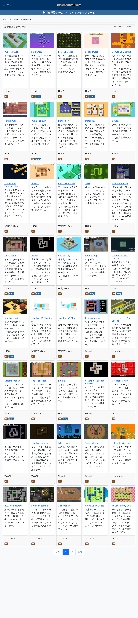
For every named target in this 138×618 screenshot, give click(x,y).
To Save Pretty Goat (121, 505)
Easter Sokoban (12, 380)
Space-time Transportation (11, 184)
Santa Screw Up (120, 183)
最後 (80, 551)
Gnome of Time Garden (120, 257)
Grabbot (116, 120)
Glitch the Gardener (122, 443)
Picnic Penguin (38, 120)
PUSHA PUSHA (11, 51)
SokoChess (36, 51)
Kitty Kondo (10, 255)
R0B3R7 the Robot (13, 505)
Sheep (88, 183)
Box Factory (64, 255)
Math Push (63, 120)
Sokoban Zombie (39, 505)
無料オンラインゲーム (11, 19)
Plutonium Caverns (94, 318)
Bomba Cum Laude (121, 51)
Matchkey (90, 120)
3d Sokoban (64, 505)
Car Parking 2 (92, 255)
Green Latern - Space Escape (122, 319)
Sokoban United (12, 318)
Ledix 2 (7, 443)
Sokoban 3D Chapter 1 (68, 319)
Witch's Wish (64, 443)
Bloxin (34, 255)
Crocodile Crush (120, 380)
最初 (58, 551)
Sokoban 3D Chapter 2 (41, 319)
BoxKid (61, 380)
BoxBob (35, 183)
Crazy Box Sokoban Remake (94, 382)
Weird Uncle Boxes (94, 505)
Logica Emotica (65, 51)
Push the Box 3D (66, 183)
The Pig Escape (38, 380)
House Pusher (11, 120)
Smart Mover (91, 443)
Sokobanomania (39, 443)
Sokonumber (91, 51)
